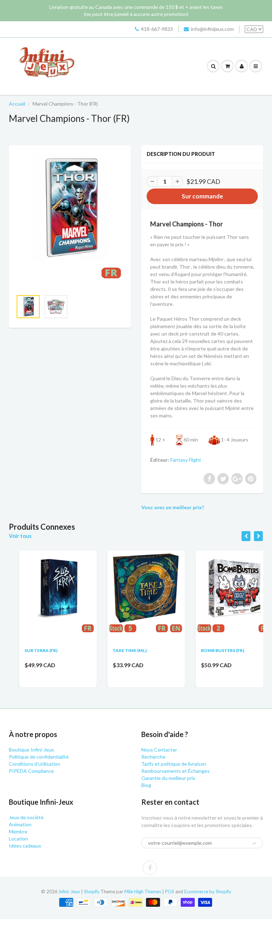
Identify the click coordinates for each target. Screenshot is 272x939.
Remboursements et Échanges (175, 771)
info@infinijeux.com (212, 29)
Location (18, 839)
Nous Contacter (159, 750)
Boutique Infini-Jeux (31, 750)
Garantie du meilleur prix (168, 778)
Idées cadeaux (25, 846)
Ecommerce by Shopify (207, 891)
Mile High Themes (142, 891)
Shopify (92, 891)
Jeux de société (26, 817)
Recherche (153, 757)
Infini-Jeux (69, 891)
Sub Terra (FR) (30, 650)
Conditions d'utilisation (34, 764)
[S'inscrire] (254, 843)
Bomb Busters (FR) (212, 650)
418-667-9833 (157, 29)
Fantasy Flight (185, 460)
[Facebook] (150, 868)
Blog (146, 785)
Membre (18, 831)
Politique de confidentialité (39, 757)
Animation (20, 824)
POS (169, 891)
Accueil (17, 104)
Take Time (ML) (119, 650)
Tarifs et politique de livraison (173, 764)
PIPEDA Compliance (31, 771)
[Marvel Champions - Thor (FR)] (69, 221)
